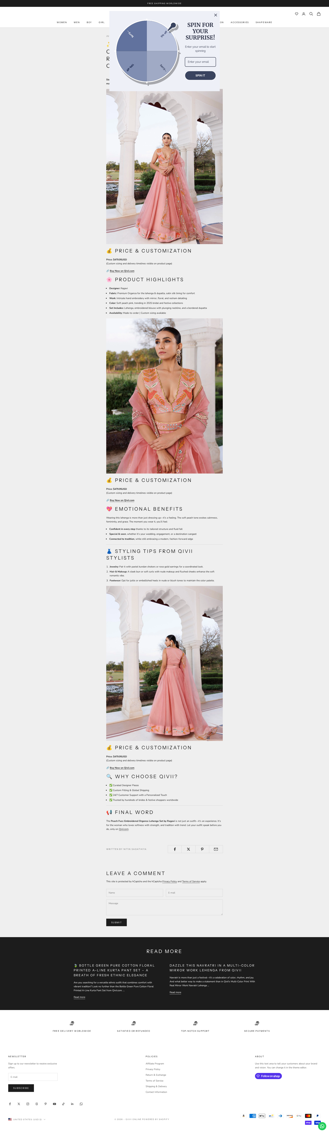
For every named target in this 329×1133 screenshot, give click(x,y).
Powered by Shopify (155, 1119)
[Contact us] (322, 1126)
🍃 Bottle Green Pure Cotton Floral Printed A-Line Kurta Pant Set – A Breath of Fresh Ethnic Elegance (114, 970)
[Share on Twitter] (188, 849)
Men (77, 22)
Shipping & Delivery (156, 1086)
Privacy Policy (169, 881)
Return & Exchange (156, 1075)
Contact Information (156, 1092)
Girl (102, 22)
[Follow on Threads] (36, 1104)
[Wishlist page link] (296, 13)
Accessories (240, 22)
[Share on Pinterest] (202, 849)
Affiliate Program (155, 1063)
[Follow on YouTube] (54, 1104)
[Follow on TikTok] (63, 1104)
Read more (79, 997)
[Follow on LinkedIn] (72, 1104)
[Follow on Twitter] (19, 1104)
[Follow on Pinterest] (45, 1104)
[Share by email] (216, 849)
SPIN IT (200, 75)
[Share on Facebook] (174, 849)
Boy (89, 22)
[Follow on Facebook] (10, 1104)
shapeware (264, 22)
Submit (116, 922)
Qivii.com (124, 829)
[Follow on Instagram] (27, 1104)
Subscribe (21, 1088)
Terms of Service (191, 881)
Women (62, 22)
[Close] (216, 15)
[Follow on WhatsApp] (81, 1104)
